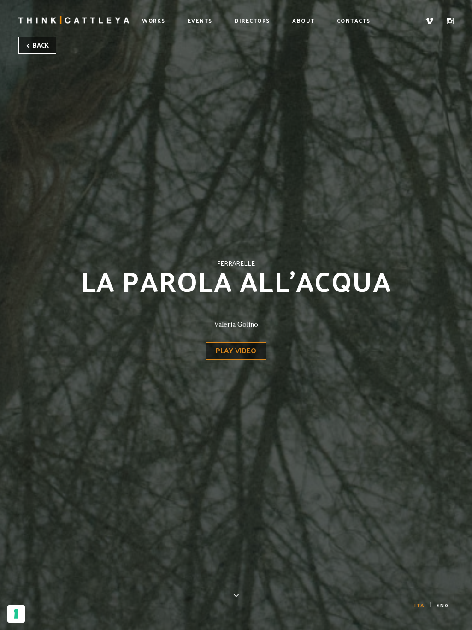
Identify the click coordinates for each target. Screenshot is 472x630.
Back (40, 45)
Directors (252, 20)
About (303, 20)
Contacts (354, 20)
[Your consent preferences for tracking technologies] (16, 614)
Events (200, 20)
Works (153, 20)
